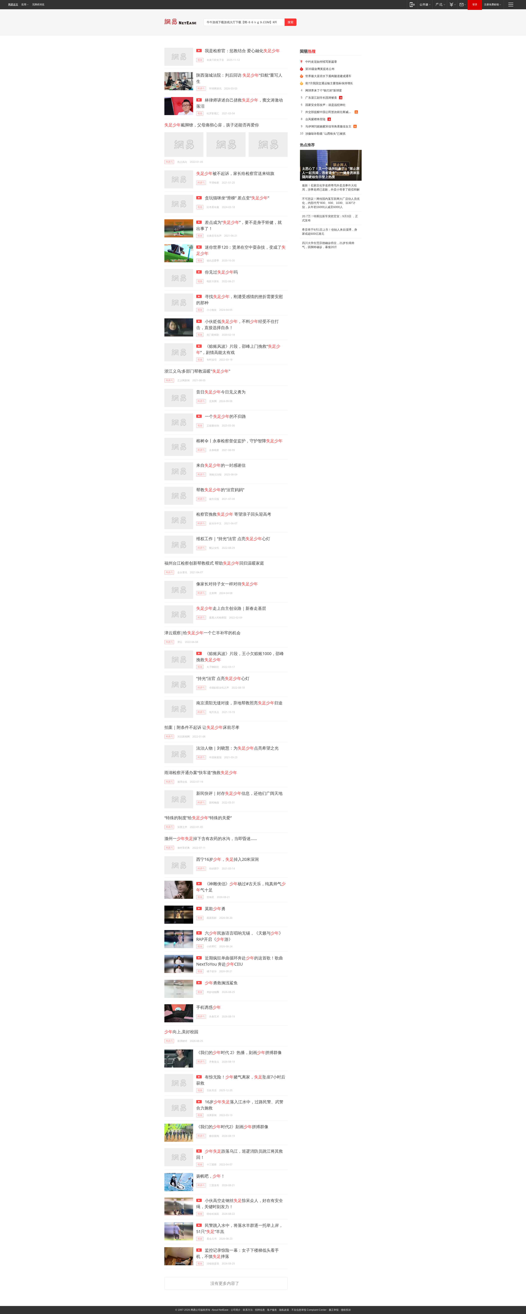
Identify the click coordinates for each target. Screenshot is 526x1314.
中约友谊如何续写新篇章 (321, 62)
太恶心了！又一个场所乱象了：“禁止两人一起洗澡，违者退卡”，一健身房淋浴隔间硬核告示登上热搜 (331, 173)
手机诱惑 (208, 1007)
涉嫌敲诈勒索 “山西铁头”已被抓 (325, 133)
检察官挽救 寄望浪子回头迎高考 (233, 514)
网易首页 (13, 4)
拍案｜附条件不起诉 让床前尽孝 (201, 727)
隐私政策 (284, 1309)
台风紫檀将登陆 (315, 119)
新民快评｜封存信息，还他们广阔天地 (239, 793)
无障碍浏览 (38, 4)
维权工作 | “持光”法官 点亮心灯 (233, 538)
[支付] (452, 4)
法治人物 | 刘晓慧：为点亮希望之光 (237, 748)
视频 (199, 60)
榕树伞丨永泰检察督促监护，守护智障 (239, 441)
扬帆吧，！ (210, 1176)
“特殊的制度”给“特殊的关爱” (198, 818)
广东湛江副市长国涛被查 (321, 97)
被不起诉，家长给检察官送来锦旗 (235, 173)
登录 (474, 4)
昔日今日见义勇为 (221, 392)
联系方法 (248, 1309)
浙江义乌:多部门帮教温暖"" (197, 371)
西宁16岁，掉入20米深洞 (227, 859)
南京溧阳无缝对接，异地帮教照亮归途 (239, 703)
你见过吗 (221, 272)
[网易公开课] (425, 4)
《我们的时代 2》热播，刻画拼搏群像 (239, 1052)
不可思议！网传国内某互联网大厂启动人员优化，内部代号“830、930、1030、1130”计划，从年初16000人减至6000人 (331, 203)
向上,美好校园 (181, 1031)
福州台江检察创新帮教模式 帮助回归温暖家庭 (214, 563)
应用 (23, 4)
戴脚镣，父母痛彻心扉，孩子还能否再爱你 (211, 125)
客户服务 (272, 1309)
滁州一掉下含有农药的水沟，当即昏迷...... (210, 838)
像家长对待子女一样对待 (227, 584)
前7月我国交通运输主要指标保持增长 (329, 83)
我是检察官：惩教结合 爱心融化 (242, 50)
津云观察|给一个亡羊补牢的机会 (202, 633)
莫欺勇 (214, 908)
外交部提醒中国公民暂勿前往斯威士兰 (329, 112)
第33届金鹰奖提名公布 (320, 69)
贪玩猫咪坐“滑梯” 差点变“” (236, 198)
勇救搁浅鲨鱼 (221, 983)
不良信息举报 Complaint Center (308, 1309)
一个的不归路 (225, 416)
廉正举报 (334, 1309)
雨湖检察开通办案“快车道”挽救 (200, 772)
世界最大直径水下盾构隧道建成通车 (328, 76)
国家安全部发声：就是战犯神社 (325, 105)
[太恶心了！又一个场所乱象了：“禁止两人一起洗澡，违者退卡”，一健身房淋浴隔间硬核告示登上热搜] (331, 165)
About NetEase (220, 1309)
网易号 (201, 88)
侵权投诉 (346, 1309)
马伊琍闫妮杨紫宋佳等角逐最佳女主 (328, 126)
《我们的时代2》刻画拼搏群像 (232, 1126)
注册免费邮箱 (491, 4)
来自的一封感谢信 (221, 465)
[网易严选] (439, 4)
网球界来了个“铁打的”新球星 (323, 90)
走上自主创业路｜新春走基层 (231, 608)
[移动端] (412, 4)
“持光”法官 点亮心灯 (222, 678)
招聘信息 (260, 1309)
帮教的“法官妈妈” (220, 489)
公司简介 (236, 1309)
